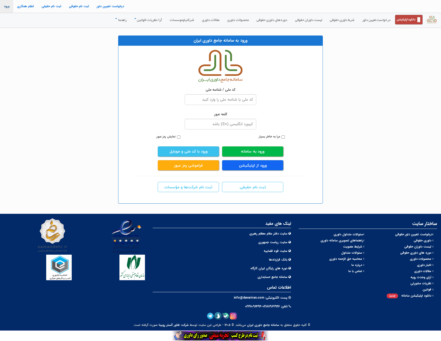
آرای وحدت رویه (421, 277)
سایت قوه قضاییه (275, 251)
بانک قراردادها (278, 259)
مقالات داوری (210, 19)
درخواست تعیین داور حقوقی (413, 234)
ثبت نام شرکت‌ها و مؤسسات (188, 187)
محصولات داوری (238, 19)
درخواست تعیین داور (110, 6)
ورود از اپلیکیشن (253, 165)
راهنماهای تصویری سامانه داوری (342, 240)
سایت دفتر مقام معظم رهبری (268, 233)
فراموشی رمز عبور (188, 165)
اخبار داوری (424, 265)
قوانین (427, 289)
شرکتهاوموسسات (182, 19)
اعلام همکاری (25, 6)
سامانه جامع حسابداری (272, 277)
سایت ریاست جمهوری (272, 242)
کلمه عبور (220, 114)
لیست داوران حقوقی (308, 19)
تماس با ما (355, 271)
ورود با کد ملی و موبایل (188, 151)
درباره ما (357, 265)
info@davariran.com (249, 297)
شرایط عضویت (353, 246)
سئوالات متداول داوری (348, 234)
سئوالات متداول (352, 252)
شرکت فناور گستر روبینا (174, 325)
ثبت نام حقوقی (79, 6)
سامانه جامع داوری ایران (263, 325)
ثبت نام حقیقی (51, 6)
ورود (6, 6)
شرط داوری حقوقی (342, 19)
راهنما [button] (122, 19)
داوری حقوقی (423, 240)
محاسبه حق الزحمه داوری (346, 258)
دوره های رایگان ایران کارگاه (268, 268)
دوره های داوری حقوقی (271, 19)
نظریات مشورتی (421, 283)
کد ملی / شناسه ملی (220, 89)
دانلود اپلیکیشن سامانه (410, 295)
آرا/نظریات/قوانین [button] (149, 19)
